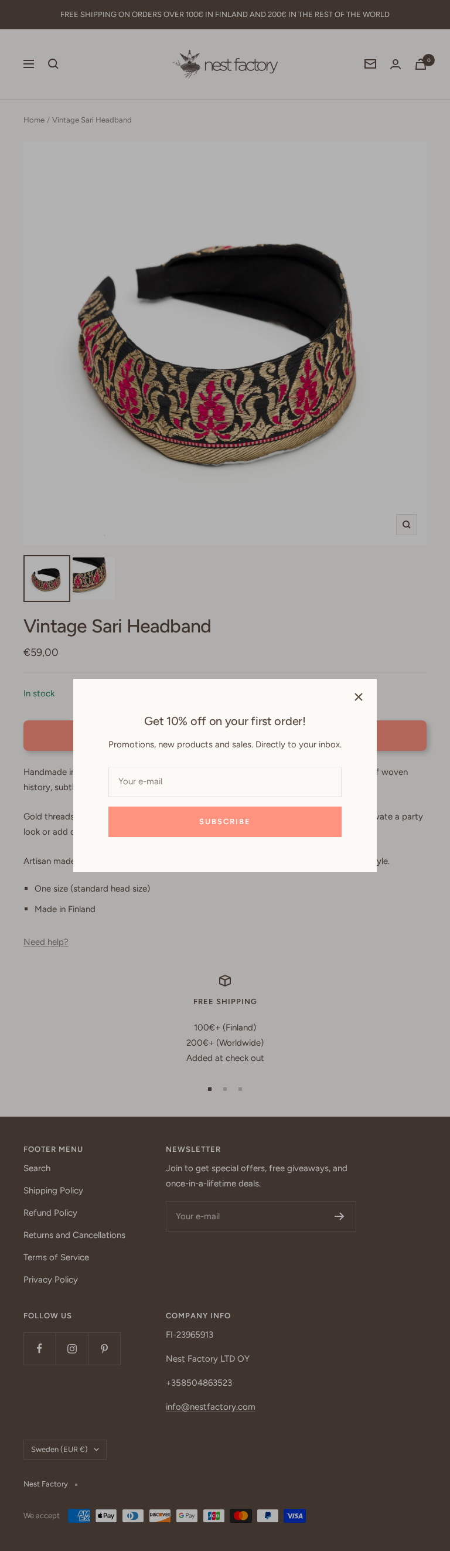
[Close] (358, 697)
